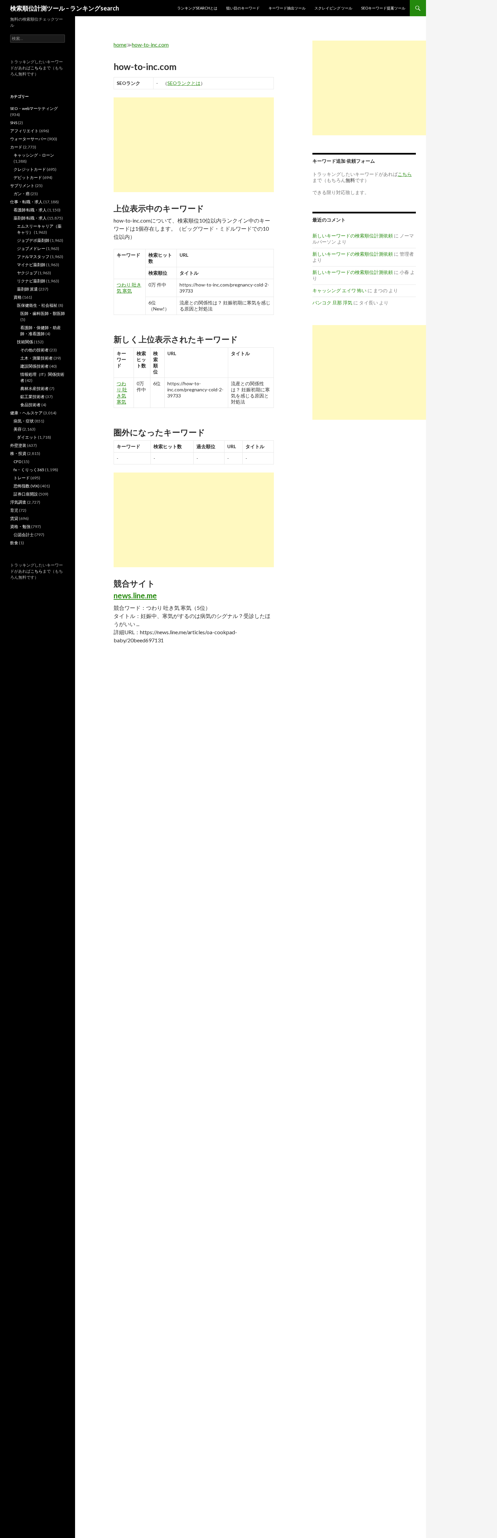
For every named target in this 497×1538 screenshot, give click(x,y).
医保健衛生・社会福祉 (37, 305)
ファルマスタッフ (33, 256)
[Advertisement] (194, 144)
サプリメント (22, 185)
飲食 (14, 542)
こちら (36, 67)
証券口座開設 (26, 494)
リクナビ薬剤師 (31, 280)
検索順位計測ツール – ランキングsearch (64, 8)
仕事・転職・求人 (26, 201)
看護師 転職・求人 (30, 209)
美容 (18, 429)
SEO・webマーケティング (34, 108)
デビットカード (28, 177)
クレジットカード (30, 169)
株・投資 (18, 453)
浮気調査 (18, 502)
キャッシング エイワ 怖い (339, 290)
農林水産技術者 (34, 388)
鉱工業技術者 (32, 396)
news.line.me (135, 595)
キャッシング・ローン (34, 155)
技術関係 (25, 341)
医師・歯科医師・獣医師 (42, 313)
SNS (13, 122)
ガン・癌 (22, 193)
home (120, 44)
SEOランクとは (183, 83)
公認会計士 (24, 534)
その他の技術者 (34, 349)
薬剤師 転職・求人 (30, 218)
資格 (18, 297)
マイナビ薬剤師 (31, 264)
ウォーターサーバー (28, 138)
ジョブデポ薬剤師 (33, 240)
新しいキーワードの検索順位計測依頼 (352, 235)
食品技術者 (30, 404)
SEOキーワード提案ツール (383, 8)
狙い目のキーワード (243, 8)
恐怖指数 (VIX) (27, 485)
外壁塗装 (18, 445)
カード (16, 147)
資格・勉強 (20, 526)
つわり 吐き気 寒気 (129, 288)
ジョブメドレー (31, 248)
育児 (14, 510)
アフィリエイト (24, 130)
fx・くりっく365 (29, 469)
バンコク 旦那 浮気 (332, 302)
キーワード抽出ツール (287, 8)
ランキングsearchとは (197, 8)
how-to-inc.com (150, 44)
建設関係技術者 (34, 366)
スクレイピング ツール (333, 8)
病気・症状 (24, 420)
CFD (17, 461)
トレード (22, 477)
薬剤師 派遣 (27, 289)
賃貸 (14, 518)
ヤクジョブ (27, 272)
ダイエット (27, 437)
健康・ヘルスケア (26, 412)
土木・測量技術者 (36, 358)
